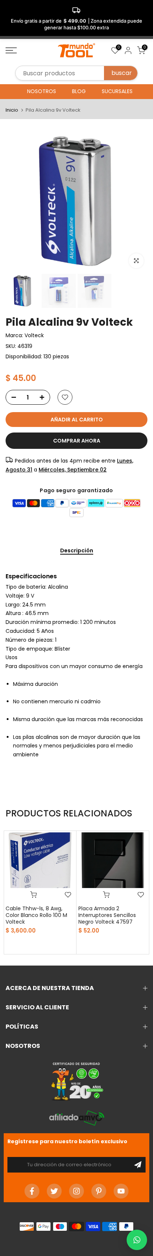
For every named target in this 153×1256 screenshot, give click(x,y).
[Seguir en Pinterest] (98, 1191)
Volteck (34, 335)
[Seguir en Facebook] (32, 1191)
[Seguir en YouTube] (121, 1191)
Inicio (12, 110)
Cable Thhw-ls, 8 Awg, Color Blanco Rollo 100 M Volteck (36, 915)
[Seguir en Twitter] (54, 1191)
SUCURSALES (117, 91)
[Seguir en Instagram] (76, 1191)
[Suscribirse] (137, 1164)
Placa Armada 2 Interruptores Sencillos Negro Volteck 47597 (107, 915)
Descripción (76, 551)
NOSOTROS (41, 91)
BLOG (79, 91)
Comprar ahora (76, 440)
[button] (137, 1240)
